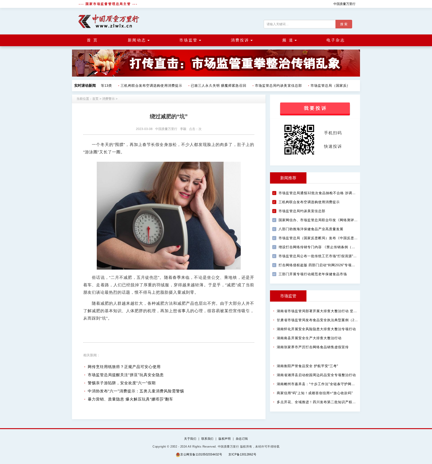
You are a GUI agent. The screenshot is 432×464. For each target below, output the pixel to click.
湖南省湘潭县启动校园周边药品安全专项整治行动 (316, 375)
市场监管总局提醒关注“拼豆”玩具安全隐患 (126, 375)
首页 (95, 98)
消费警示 (108, 98)
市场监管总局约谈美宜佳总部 (274, 85)
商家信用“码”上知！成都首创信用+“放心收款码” (315, 393)
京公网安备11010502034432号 (201, 454)
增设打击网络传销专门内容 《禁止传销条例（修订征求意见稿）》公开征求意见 (342, 247)
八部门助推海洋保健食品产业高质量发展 (311, 229)
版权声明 (224, 438)
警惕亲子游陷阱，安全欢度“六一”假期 (122, 383)
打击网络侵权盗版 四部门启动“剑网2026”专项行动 (319, 265)
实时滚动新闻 (85, 85)
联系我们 (207, 438)
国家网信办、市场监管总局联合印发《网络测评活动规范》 (325, 220)
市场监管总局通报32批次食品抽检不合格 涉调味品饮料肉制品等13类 (334, 193)
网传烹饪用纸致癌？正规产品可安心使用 (124, 367)
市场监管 (288, 296)
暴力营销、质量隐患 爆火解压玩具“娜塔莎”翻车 (130, 399)
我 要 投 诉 (315, 108)
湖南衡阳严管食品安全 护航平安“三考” (307, 366)
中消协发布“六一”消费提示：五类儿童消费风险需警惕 (136, 391)
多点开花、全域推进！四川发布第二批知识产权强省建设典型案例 (329, 402)
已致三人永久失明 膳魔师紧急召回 (214, 85)
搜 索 (343, 24)
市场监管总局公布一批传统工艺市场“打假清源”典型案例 (323, 256)
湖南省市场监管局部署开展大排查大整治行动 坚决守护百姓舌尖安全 (331, 311)
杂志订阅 (242, 438)
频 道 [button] (288, 40)
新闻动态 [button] (137, 40)
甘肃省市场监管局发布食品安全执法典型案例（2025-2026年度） (329, 320)
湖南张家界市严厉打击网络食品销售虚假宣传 (313, 347)
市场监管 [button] (188, 40)
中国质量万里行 (344, 4)
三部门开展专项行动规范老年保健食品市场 (313, 274)
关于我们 (190, 438)
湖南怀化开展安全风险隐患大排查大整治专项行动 (316, 329)
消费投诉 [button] (240, 40)
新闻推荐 (288, 178)
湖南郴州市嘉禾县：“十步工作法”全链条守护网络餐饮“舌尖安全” (328, 384)
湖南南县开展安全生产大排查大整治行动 (309, 338)
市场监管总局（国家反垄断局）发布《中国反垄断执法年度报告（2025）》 (338, 238)
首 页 (92, 40)
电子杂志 (335, 40)
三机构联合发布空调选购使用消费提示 (147, 85)
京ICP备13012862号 (242, 454)
